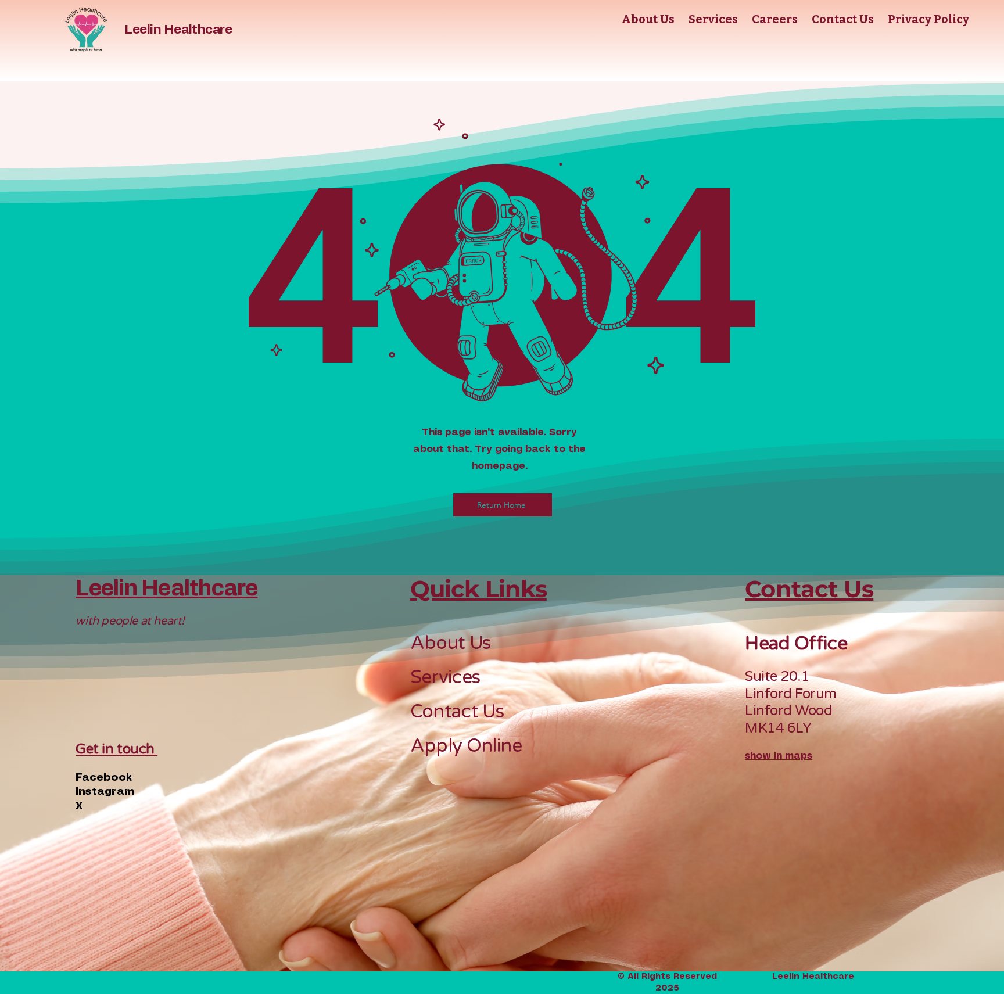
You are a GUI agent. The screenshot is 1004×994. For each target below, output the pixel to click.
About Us (450, 643)
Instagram (105, 792)
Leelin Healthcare (178, 29)
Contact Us (457, 712)
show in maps (778, 756)
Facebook (104, 778)
